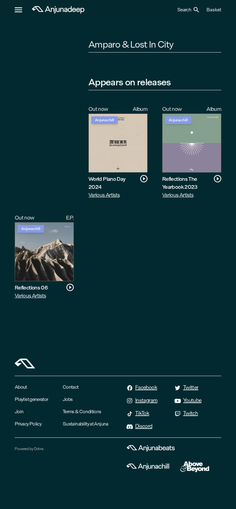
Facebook (146, 387)
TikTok (142, 413)
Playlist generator (31, 399)
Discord (143, 426)
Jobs (68, 399)
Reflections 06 (31, 287)
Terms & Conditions (82, 411)
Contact (71, 387)
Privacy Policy (28, 424)
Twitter (191, 387)
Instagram (146, 400)
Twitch (190, 413)
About (21, 387)
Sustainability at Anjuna (85, 424)
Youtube (192, 400)
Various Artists (104, 195)
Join (19, 411)
